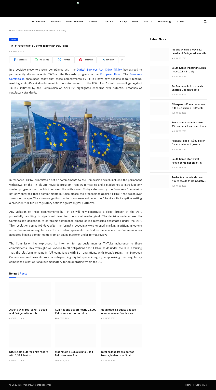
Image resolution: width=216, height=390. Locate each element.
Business (55, 21)
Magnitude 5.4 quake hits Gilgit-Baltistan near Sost (74, 353)
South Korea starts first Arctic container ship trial (187, 161)
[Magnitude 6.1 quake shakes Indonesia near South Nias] (121, 293)
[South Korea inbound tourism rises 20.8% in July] (159, 72)
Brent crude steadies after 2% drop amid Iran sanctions (189, 124)
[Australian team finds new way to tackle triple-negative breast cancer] (159, 181)
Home (12, 30)
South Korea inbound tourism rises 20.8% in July (189, 70)
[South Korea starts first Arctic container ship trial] (159, 163)
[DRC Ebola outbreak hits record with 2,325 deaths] (30, 335)
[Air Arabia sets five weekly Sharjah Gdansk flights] (159, 90)
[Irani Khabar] (108, 8)
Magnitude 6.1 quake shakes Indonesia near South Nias (118, 311)
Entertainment (74, 21)
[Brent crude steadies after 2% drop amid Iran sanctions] (159, 127)
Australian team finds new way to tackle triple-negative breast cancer (189, 179)
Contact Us (201, 385)
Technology (164, 21)
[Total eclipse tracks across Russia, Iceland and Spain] (121, 335)
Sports (148, 21)
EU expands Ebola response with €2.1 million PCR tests (188, 106)
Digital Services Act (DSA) (94, 69)
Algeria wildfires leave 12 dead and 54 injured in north (28, 311)
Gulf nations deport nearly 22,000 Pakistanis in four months (75, 311)
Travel (181, 21)
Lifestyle (107, 21)
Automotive (38, 21)
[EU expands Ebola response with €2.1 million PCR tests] (159, 108)
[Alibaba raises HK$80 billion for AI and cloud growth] (159, 145)
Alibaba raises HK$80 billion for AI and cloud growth (188, 142)
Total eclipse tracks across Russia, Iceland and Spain (117, 353)
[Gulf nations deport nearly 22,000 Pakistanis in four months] (75, 293)
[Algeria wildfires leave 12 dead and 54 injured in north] (30, 293)
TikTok (117, 69)
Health (93, 21)
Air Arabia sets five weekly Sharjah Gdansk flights (187, 88)
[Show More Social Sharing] (122, 59)
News (135, 21)
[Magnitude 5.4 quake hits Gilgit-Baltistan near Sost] (75, 335)
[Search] (205, 21)
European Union (110, 74)
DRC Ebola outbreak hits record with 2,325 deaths (28, 353)
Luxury (123, 21)
